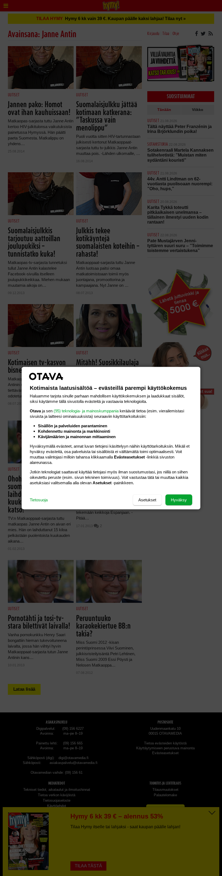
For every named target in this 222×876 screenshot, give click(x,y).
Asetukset (147, 499)
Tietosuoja (39, 499)
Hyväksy (179, 499)
